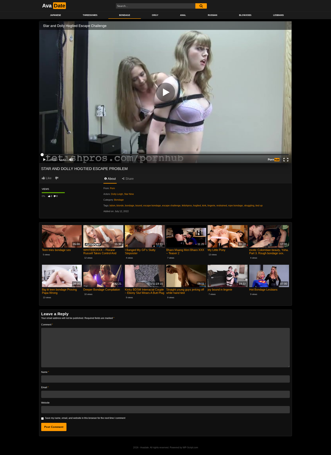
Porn (112, 188)
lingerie (211, 205)
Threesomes (90, 15)
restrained (221, 205)
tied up (259, 205)
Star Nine (129, 194)
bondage (129, 205)
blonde (120, 205)
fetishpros (187, 205)
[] (201, 6)
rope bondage (235, 205)
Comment (47, 324)
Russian (212, 15)
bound (138, 205)
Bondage (124, 15)
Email (45, 387)
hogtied (197, 205)
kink (204, 205)
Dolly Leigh (117, 194)
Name (45, 372)
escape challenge (171, 205)
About (111, 178)
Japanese (55, 15)
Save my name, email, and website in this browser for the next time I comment (85, 418)
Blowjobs (245, 15)
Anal (183, 15)
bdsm (112, 205)
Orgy (155, 15)
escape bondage (152, 205)
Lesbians (278, 15)
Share (129, 178)
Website (45, 402)
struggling (249, 205)
